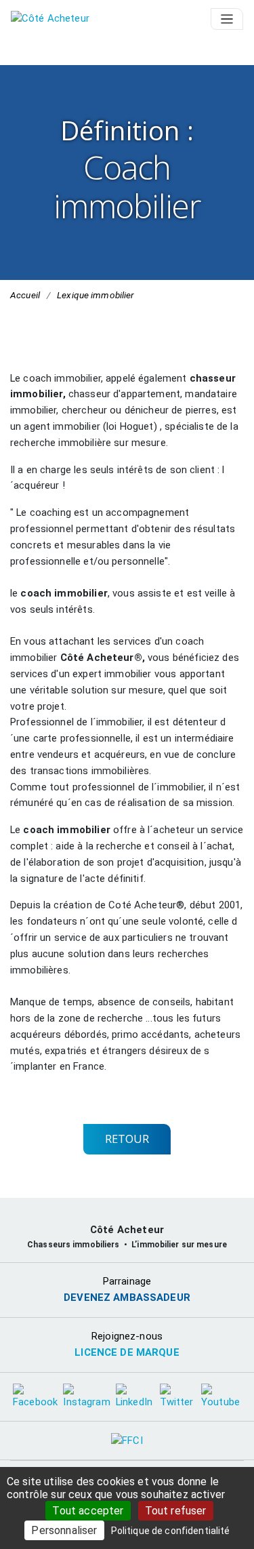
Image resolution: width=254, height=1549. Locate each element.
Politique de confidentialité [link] (170, 1530)
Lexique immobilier (95, 294)
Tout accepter (87, 1510)
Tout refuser (176, 1510)
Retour (127, 1138)
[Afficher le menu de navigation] (227, 19)
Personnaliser (64, 1530)
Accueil (25, 294)
